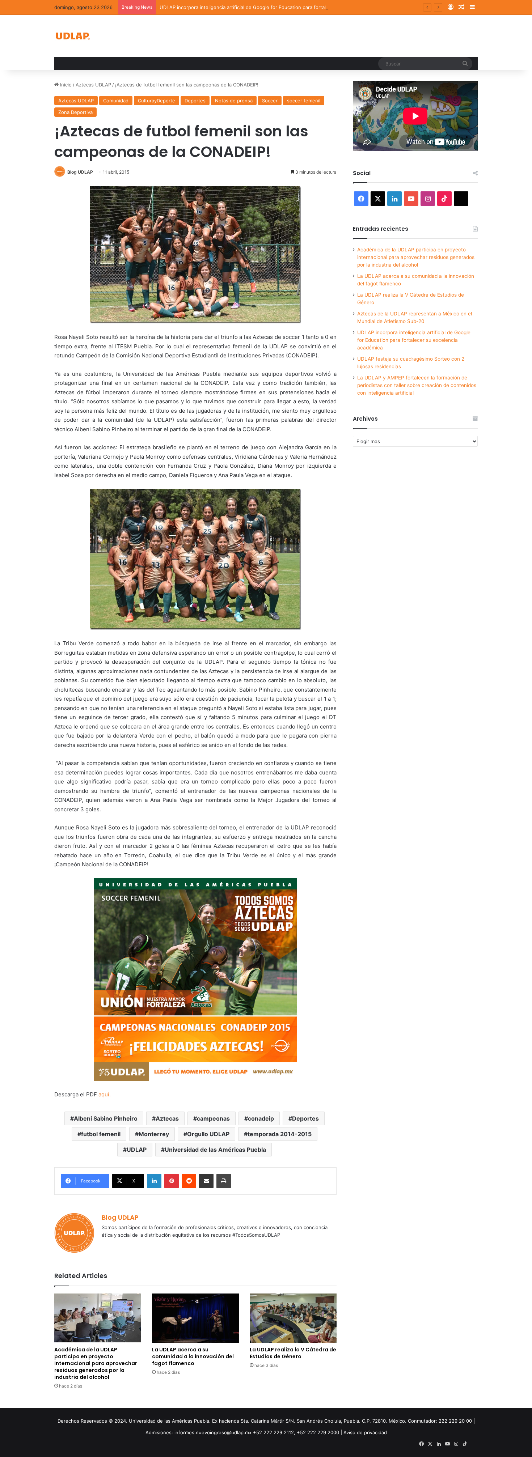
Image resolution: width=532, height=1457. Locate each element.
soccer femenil (303, 100)
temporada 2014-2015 (280, 1134)
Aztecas (167, 1118)
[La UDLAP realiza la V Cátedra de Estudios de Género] (293, 1318)
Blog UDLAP (80, 172)
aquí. (104, 1094)
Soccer (270, 100)
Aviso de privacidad (365, 1432)
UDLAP (137, 1149)
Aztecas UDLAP (93, 85)
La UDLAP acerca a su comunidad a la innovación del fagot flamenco (193, 1356)
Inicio (65, 85)
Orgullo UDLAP (208, 1134)
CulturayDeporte (156, 100)
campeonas (213, 1118)
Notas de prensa (234, 100)
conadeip (261, 1118)
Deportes (195, 100)
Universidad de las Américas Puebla (215, 1149)
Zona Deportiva (75, 112)
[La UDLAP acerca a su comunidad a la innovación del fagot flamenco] (195, 1318)
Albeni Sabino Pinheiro (106, 1118)
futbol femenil (101, 1134)
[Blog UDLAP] (72, 36)
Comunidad (115, 100)
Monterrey (154, 1134)
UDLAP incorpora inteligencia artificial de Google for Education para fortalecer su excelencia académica (276, 7)
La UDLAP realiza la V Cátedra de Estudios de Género (293, 1353)
